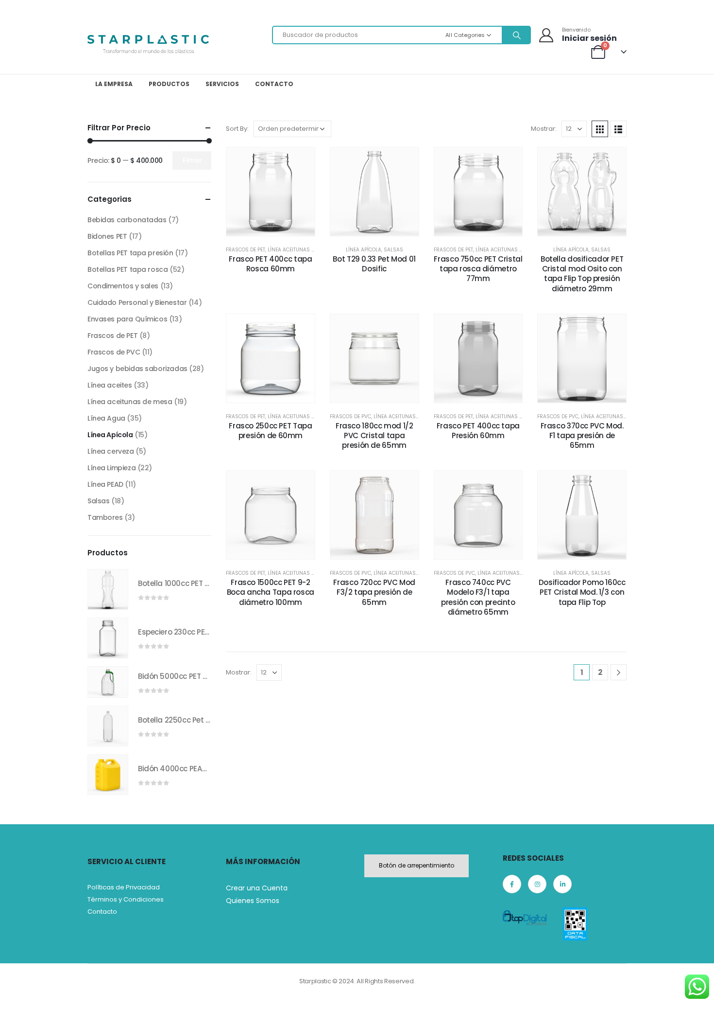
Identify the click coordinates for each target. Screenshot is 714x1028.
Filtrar (192, 160)
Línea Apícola (363, 249)
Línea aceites (109, 385)
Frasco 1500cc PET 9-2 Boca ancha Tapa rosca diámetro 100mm (270, 592)
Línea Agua (106, 418)
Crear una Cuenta (257, 888)
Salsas (393, 249)
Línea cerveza (110, 451)
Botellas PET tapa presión (130, 253)
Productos (169, 84)
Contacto (274, 84)
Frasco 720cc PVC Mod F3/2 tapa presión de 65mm (374, 592)
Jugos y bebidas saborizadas (137, 368)
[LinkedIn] (562, 884)
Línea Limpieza (111, 468)
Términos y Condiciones (125, 899)
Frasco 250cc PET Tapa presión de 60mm (270, 431)
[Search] (516, 35)
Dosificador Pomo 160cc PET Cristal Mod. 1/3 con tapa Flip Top (582, 592)
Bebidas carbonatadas (127, 220)
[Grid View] (600, 129)
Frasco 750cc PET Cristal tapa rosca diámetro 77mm (478, 269)
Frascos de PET (245, 249)
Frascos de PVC (350, 416)
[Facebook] (512, 884)
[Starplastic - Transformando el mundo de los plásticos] (148, 44)
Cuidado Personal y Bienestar (137, 302)
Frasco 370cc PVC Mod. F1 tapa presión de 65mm (582, 436)
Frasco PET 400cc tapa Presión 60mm (478, 431)
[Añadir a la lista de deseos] (248, 191)
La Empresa (114, 84)
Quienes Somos (252, 900)
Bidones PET (107, 236)
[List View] (618, 129)
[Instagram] (537, 884)
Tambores (105, 517)
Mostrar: (544, 128)
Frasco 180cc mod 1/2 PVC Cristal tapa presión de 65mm (374, 436)
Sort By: (237, 128)
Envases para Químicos (127, 319)
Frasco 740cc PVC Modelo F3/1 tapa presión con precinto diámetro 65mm (478, 597)
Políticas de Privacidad (123, 887)
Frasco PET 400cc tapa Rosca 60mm (270, 264)
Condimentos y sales (122, 286)
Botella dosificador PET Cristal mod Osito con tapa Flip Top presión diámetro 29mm (582, 274)
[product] (107, 589)
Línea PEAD (105, 484)
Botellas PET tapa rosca (127, 269)
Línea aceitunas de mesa (300, 249)
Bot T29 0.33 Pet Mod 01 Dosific (374, 264)
